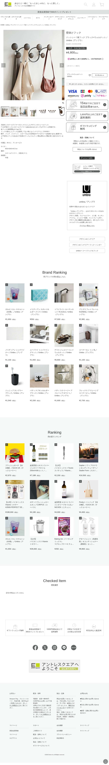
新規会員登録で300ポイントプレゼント (54, 12)
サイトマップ (84, 731)
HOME (2, 25)
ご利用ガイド (15, 705)
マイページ (13, 734)
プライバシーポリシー (64, 734)
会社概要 (60, 731)
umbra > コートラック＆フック (87, 251)
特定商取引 (60, 738)
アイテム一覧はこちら (87, 225)
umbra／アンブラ (11, 25)
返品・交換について (40, 742)
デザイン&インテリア (87, 239)
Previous (3, 65)
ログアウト (13, 738)
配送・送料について (40, 734)
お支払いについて (39, 738)
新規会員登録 (14, 731)
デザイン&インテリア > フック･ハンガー (87, 245)
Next (62, 65)
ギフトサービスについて (41, 745)
